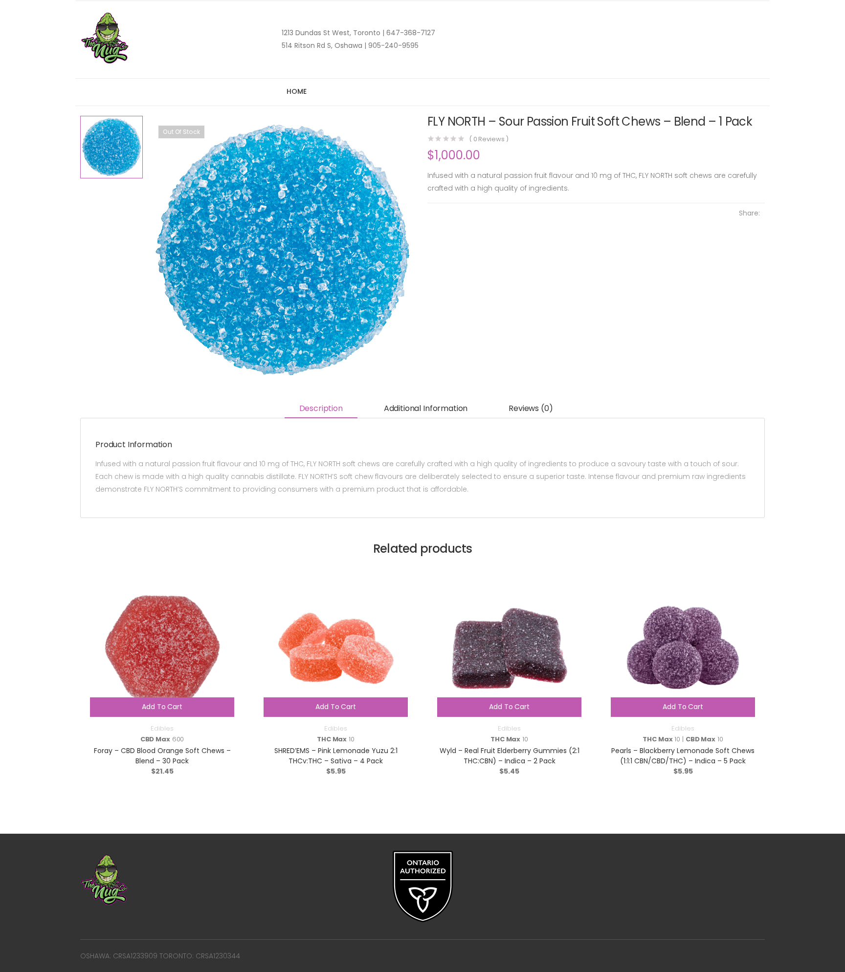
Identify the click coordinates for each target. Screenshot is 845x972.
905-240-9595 (392, 45)
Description (321, 408)
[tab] (321, 409)
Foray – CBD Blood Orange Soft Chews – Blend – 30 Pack (162, 756)
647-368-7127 (409, 33)
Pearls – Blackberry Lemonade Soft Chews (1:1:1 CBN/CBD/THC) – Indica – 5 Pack (683, 756)
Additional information (425, 408)
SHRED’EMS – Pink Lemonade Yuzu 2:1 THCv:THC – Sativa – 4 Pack (336, 756)
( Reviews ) (489, 139)
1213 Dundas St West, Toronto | (333, 33)
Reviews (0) (531, 408)
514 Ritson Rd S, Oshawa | (324, 45)
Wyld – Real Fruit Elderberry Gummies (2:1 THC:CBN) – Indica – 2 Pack (509, 756)
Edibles (162, 728)
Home (296, 91)
